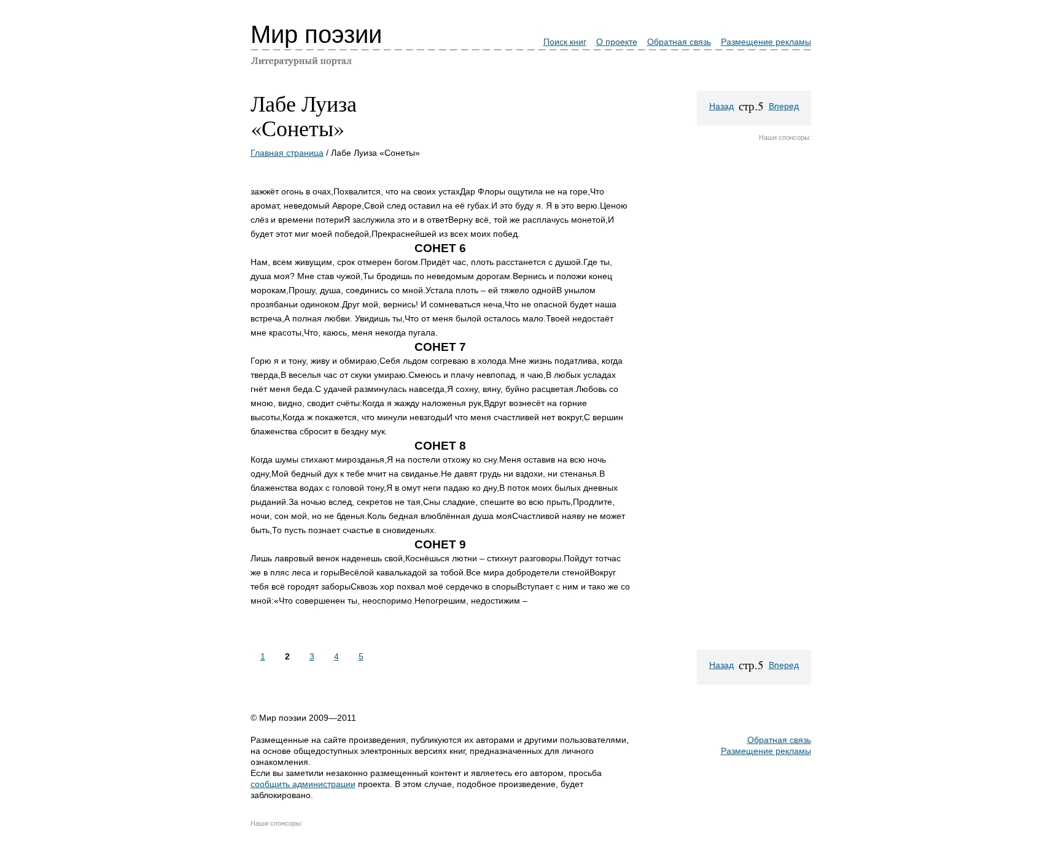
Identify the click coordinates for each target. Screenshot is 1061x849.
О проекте (616, 42)
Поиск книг (564, 42)
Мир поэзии (316, 34)
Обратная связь (679, 42)
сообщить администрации (303, 784)
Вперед (784, 106)
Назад (721, 106)
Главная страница (287, 153)
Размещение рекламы (766, 42)
